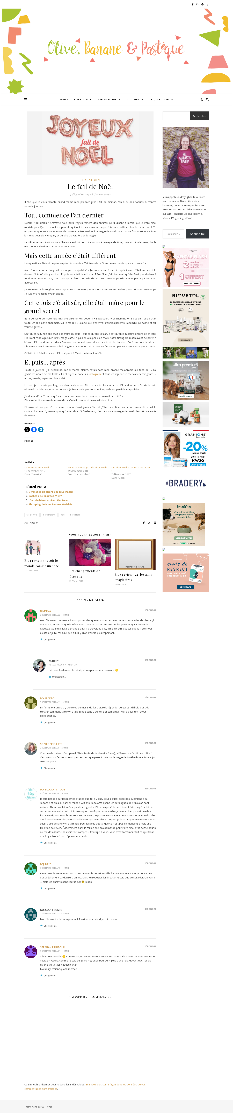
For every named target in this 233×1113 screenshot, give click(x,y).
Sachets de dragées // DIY (45, 496)
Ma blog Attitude (52, 789)
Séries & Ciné (107, 99)
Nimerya (45, 611)
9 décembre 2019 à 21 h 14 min (54, 951)
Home (64, 99)
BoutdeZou (48, 698)
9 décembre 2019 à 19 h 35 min (54, 913)
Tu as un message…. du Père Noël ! (87, 467)
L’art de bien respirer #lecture (48, 500)
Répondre (150, 610)
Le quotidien (159, 99)
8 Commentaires (101, 194)
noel (63, 514)
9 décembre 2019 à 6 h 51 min (54, 793)
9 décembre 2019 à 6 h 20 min (54, 747)
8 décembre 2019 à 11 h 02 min (54, 702)
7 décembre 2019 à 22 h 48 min (54, 615)
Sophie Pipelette (51, 744)
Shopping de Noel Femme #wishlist (51, 504)
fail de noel (32, 514)
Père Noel (75, 514)
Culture (133, 99)
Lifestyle (81, 99)
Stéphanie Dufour (52, 947)
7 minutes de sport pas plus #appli (51, 491)
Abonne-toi (197, 234)
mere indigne (49, 514)
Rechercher (199, 116)
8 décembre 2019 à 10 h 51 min (63, 664)
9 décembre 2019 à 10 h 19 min (54, 868)
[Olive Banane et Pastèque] (116, 49)
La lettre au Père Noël (36, 467)
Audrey (34, 522)
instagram (95, 374)
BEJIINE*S (45, 864)
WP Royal (47, 1106)
